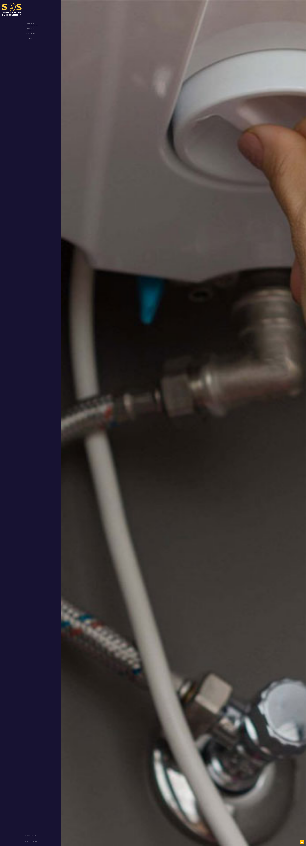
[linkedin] (32, 842)
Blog (30, 38)
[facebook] (25, 842)
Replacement (31, 28)
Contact (30, 41)
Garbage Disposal (30, 36)
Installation (30, 23)
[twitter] (27, 842)
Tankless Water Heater (31, 26)
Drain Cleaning (30, 33)
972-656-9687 (163, 842)
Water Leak (30, 31)
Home (30, 20)
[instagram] (29, 842)
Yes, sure (161, 426)
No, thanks (153, 426)
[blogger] (36, 842)
